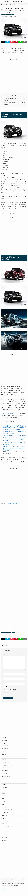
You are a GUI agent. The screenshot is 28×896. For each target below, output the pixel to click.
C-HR (4, 759)
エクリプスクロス (6, 812)
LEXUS (4, 737)
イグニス (5, 834)
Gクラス (12, 14)
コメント (5, 654)
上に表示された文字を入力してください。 (11, 689)
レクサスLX (5, 740)
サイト (4, 681)
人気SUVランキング (19, 881)
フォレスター (6, 823)
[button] (3, 42)
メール (4, 676)
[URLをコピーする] (25, 42)
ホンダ (4, 782)
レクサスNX (5, 745)
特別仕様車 (16, 885)
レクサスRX (5, 743)
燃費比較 (10, 885)
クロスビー (5, 840)
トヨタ (4, 751)
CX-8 (4, 798)
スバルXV (5, 821)
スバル (4, 818)
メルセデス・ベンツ (6, 14)
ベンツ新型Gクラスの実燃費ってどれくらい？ (14, 446)
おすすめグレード (12, 878)
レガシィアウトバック (7, 826)
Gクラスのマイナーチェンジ (8, 413)
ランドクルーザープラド (8, 765)
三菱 (4, 801)
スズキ (4, 829)
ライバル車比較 (4, 881)
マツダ (4, 790)
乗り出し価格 (11, 881)
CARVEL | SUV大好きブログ (14, 1)
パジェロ (5, 815)
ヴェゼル (5, 787)
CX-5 (4, 795)
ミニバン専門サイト (5, 889)
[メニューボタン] (1, 1)
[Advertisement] (14, 74)
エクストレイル (6, 776)
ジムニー (5, 843)
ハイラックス (6, 770)
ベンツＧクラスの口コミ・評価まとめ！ (12, 429)
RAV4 (4, 757)
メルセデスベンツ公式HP (11, 503)
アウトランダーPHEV (7, 809)
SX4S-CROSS (6, 832)
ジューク (5, 779)
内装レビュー (4, 883)
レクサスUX (5, 748)
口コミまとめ (10, 883)
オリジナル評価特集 (20, 878)
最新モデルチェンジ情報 (19, 883)
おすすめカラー (4, 878)
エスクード (5, 837)
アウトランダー (6, 807)
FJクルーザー (6, 767)
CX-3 (4, 793)
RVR (4, 804)
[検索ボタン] (26, 1)
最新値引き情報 (4, 885)
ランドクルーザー (6, 762)
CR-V (4, 784)
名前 (3, 671)
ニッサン (5, 773)
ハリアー (5, 754)
